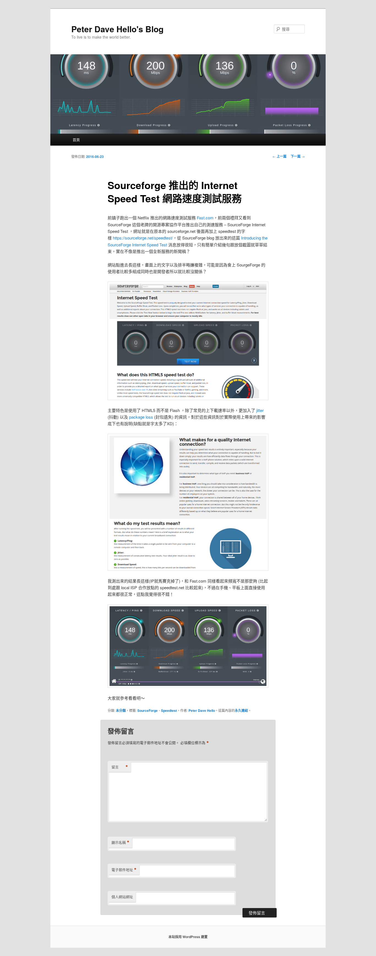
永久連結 (241, 710)
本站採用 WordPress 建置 (188, 936)
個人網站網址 (122, 896)
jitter (260, 410)
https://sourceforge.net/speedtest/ (143, 238)
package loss (141, 417)
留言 (119, 767)
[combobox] (289, 29)
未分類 (121, 710)
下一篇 (298, 156)
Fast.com (205, 217)
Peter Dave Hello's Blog (117, 29)
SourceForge (147, 710)
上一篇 (280, 156)
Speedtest (169, 710)
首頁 (76, 139)
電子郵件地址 (124, 869)
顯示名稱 (120, 842)
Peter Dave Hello (202, 710)
